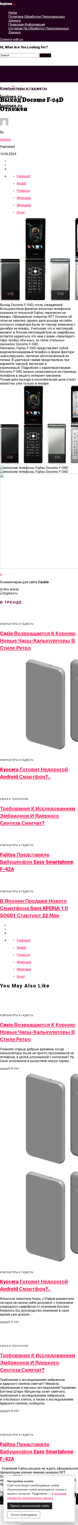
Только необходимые (23, 1514)
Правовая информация (26, 24)
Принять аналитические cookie (29, 1505)
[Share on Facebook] (43, 161)
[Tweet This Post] (43, 165)
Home (12, 13)
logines (5, 139)
